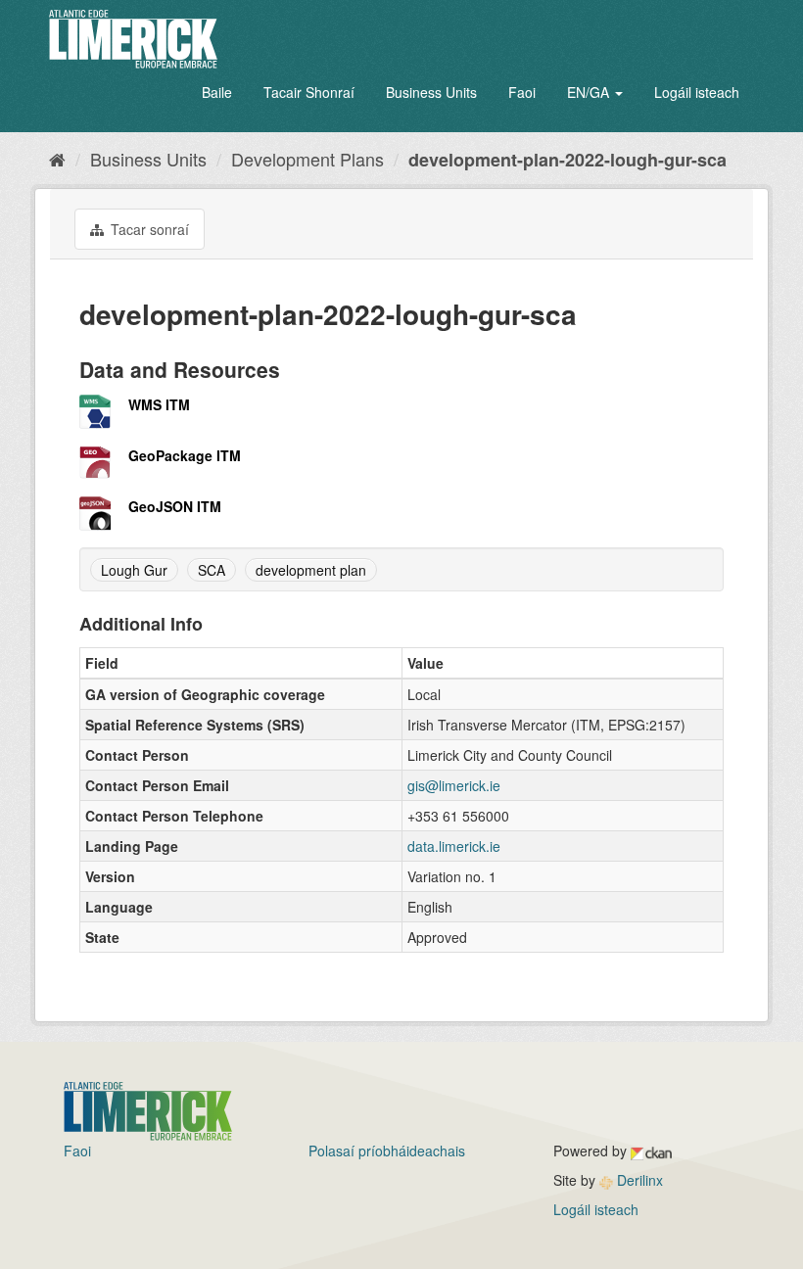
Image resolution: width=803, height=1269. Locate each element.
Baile (217, 92)
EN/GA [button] (590, 92)
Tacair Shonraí (308, 92)
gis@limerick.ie (453, 785)
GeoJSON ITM (174, 506)
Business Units (431, 92)
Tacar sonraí (148, 229)
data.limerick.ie (453, 846)
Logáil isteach (696, 92)
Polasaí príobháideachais (386, 1150)
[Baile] (57, 158)
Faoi (522, 92)
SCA (211, 570)
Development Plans (307, 158)
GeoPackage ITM (184, 455)
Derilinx (638, 1180)
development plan (311, 570)
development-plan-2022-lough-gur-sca (567, 159)
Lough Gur (134, 570)
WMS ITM (159, 404)
